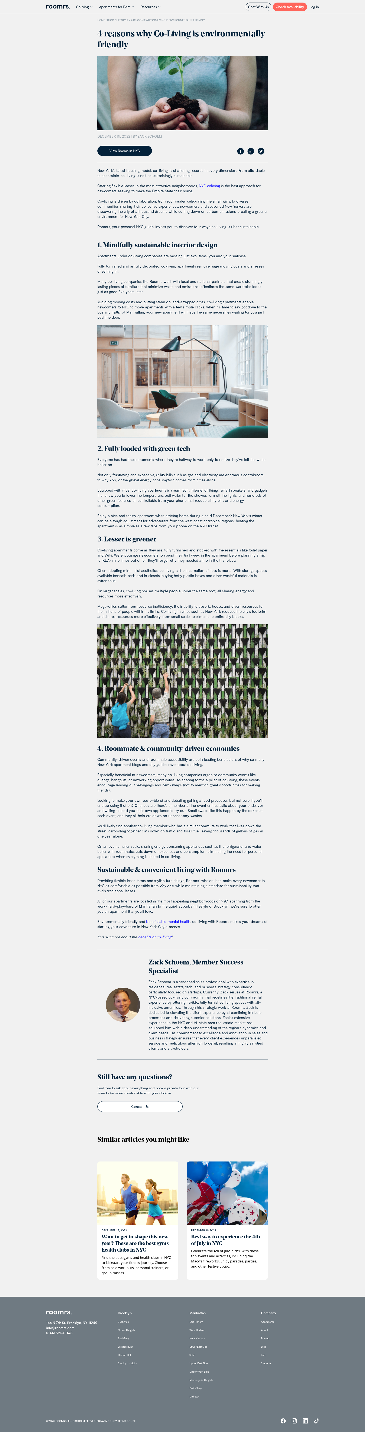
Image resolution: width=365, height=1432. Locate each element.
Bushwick (123, 1321)
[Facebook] (283, 1420)
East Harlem (196, 1321)
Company (268, 1313)
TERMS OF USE (127, 1421)
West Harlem (196, 1330)
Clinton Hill (124, 1355)
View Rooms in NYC (124, 151)
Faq (263, 1355)
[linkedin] (250, 151)
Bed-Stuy (123, 1338)
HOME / (102, 20)
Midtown (194, 1396)
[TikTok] (316, 1420)
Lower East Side (198, 1346)
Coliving (82, 7)
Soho (192, 1355)
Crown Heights (126, 1330)
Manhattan (197, 1313)
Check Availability (290, 7)
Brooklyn (125, 1313)
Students (266, 1363)
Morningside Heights (201, 1380)
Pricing (265, 1338)
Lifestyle (122, 20)
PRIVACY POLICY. (107, 1421)
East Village (195, 1388)
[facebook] (240, 151)
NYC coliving (209, 186)
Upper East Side (198, 1363)
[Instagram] (294, 1420)
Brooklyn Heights (127, 1363)
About (264, 1330)
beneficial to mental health (168, 921)
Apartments (267, 1321)
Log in (314, 7)
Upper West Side (199, 1371)
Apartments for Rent (114, 7)
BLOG (110, 20)
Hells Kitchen (197, 1338)
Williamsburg (125, 1346)
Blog (263, 1346)
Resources (149, 7)
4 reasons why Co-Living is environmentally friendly (168, 20)
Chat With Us (258, 7)
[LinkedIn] (305, 1420)
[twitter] (261, 151)
